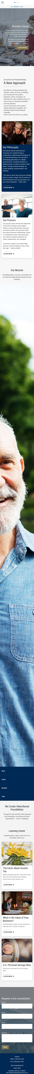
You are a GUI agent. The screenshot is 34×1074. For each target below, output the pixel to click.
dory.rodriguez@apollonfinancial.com (17, 1072)
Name (3, 1002)
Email (3, 1012)
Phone (4, 1022)
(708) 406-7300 (19, 1059)
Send (5, 1047)
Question (4, 1033)
